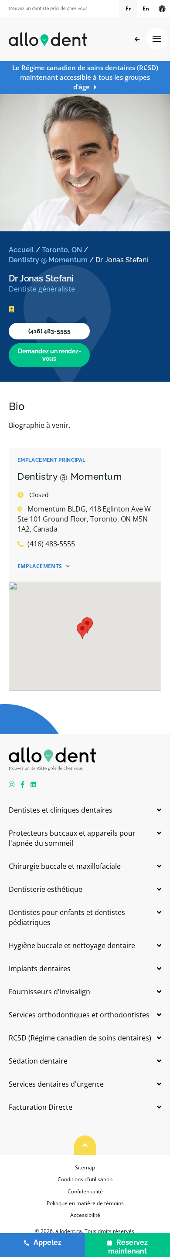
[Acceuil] (48, 39)
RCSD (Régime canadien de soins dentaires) (80, 1038)
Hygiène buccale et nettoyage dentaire (72, 945)
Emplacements (39, 566)
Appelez (47, 1242)
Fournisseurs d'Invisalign (49, 991)
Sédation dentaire (38, 1061)
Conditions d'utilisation (85, 1179)
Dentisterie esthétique (45, 889)
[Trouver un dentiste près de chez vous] (48, 9)
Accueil (21, 250)
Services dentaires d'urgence (56, 1084)
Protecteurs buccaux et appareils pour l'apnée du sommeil (72, 838)
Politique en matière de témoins (85, 1203)
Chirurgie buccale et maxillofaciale (65, 866)
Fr (128, 8)
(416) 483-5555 (49, 331)
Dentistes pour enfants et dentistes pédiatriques (67, 917)
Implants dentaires (40, 968)
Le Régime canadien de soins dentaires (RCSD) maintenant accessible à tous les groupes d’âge (85, 77)
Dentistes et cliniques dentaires (60, 810)
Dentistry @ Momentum (48, 260)
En (146, 8)
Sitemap (85, 1167)
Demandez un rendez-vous (49, 355)
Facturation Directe (40, 1107)
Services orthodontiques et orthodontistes (79, 1015)
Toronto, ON (62, 250)
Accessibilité (85, 1215)
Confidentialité (85, 1191)
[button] (82, 630)
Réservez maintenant (128, 1246)
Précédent (137, 39)
